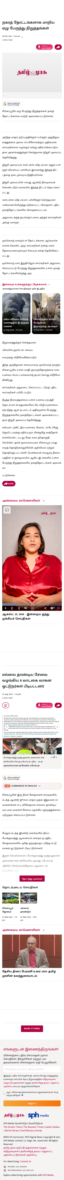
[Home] (38, 1115)
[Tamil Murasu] (14, 1115)
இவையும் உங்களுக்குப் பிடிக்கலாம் (24, 284)
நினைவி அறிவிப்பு (26, 1155)
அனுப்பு (32, 1103)
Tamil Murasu (27, 1130)
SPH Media (48, 1175)
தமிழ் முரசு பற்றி (12, 1148)
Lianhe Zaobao (52, 1127)
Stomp (38, 1130)
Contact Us (25, 1162)
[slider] (32, 604)
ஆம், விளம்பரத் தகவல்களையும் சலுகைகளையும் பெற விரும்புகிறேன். (32, 1094)
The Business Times (33, 1127)
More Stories (32, 1029)
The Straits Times (12, 1127)
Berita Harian (11, 1130)
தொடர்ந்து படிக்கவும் (32, 879)
